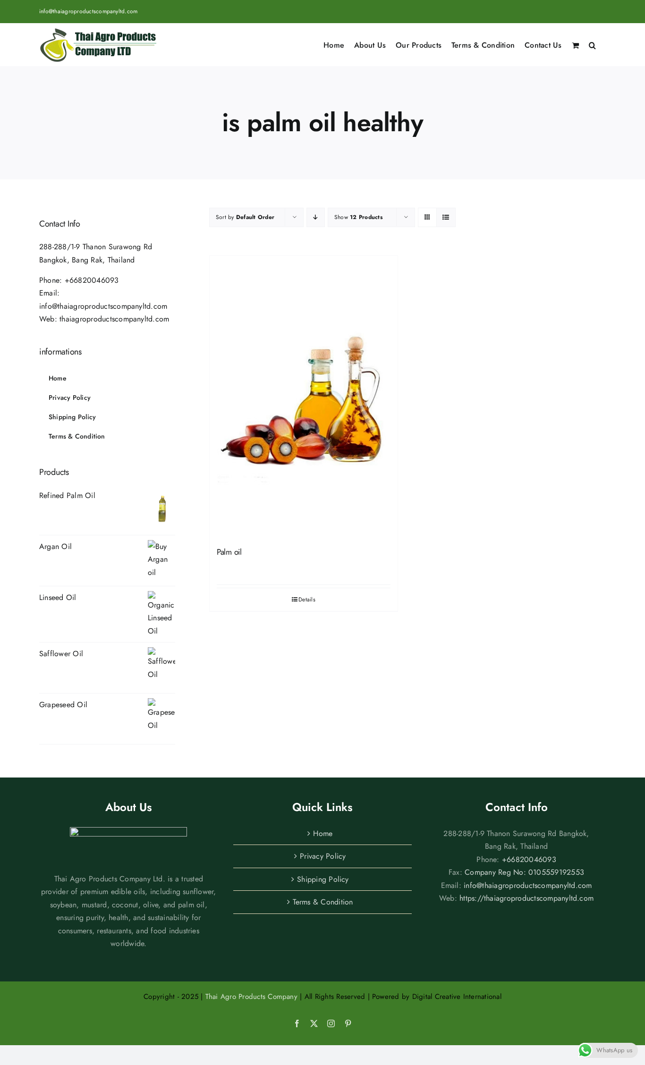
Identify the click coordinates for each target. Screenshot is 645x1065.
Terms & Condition (323, 901)
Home (322, 833)
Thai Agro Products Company (251, 996)
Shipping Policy (323, 879)
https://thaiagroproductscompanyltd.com (526, 898)
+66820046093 (92, 280)
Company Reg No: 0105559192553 (524, 872)
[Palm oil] (304, 397)
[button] (592, 44)
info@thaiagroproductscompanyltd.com (88, 11)
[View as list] (446, 217)
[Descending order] (315, 217)
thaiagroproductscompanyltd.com (114, 318)
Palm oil (229, 552)
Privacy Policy (323, 856)
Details (306, 599)
